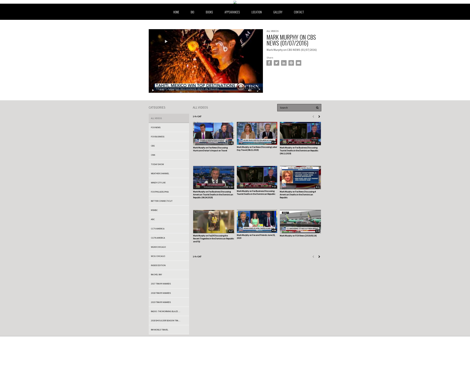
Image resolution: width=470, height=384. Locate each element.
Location (257, 12)
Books (209, 12)
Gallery (277, 12)
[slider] (210, 90)
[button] (166, 41)
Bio (192, 12)
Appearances (232, 12)
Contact (299, 12)
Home (176, 12)
